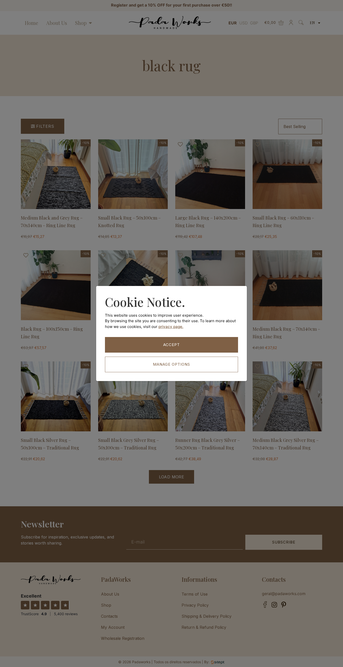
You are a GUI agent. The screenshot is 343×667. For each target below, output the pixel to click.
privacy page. (170, 326)
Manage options (171, 364)
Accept (171, 344)
